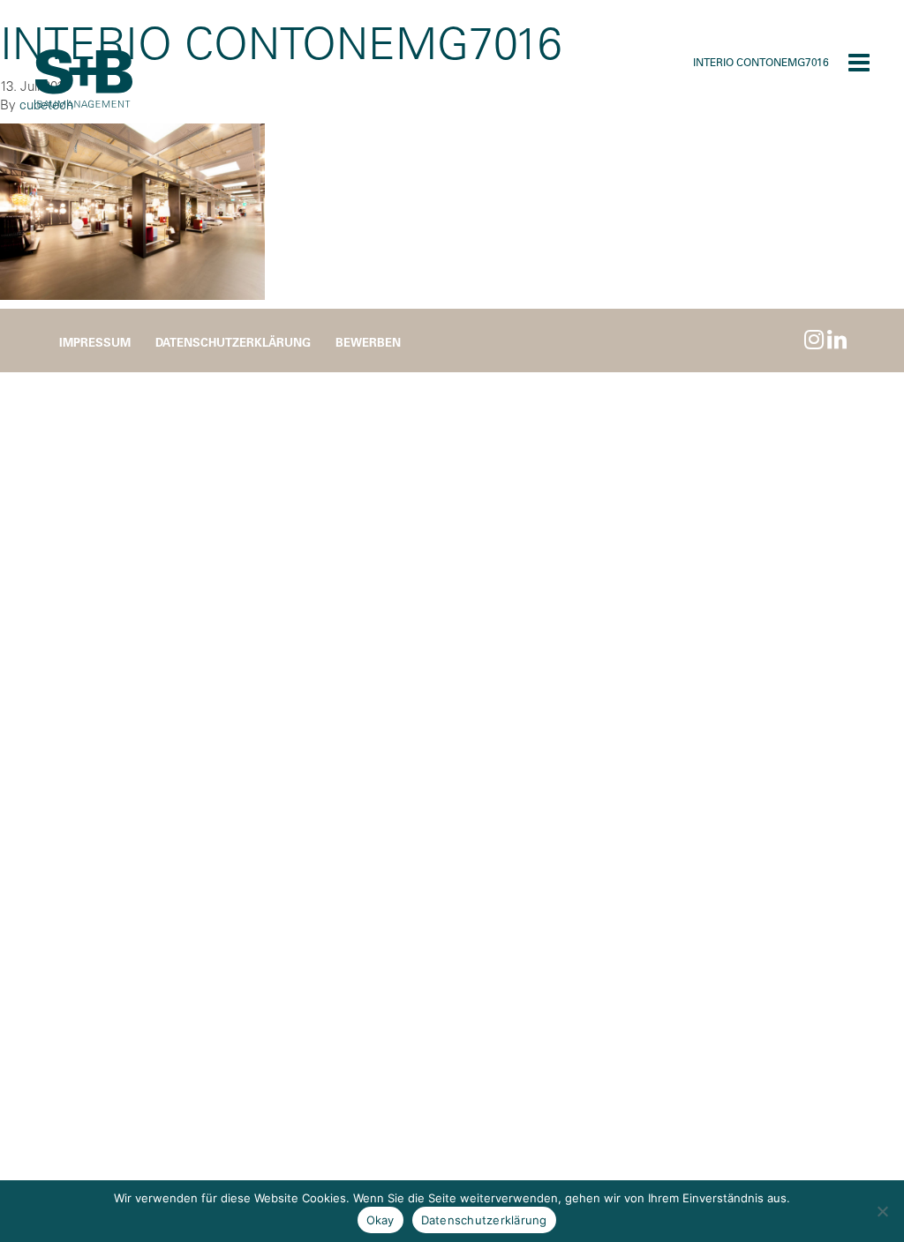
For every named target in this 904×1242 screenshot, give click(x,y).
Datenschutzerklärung (233, 341)
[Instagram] (814, 339)
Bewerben (368, 341)
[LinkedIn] (837, 339)
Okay (380, 1220)
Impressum (95, 341)
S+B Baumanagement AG (83, 79)
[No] (882, 1211)
